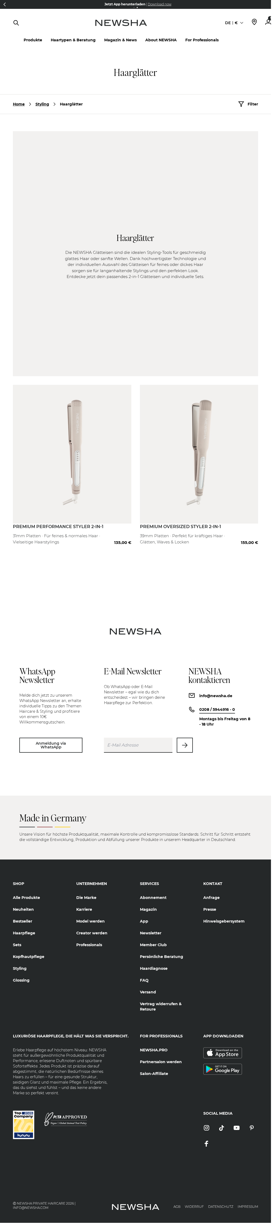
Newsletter (150, 933)
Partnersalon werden (161, 1061)
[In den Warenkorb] (121, 532)
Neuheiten (23, 909)
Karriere (84, 909)
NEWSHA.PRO (154, 1050)
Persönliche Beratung (161, 956)
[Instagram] (206, 1128)
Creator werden (91, 933)
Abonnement (153, 897)
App (144, 921)
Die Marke (86, 897)
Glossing (21, 980)
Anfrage (211, 897)
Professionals (89, 944)
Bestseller (22, 921)
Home (19, 104)
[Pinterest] (251, 1128)
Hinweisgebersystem (224, 921)
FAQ (144, 980)
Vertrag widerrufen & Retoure (161, 1006)
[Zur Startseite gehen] (121, 28)
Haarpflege (24, 933)
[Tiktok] (221, 1128)
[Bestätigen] (185, 745)
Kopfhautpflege (28, 956)
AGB (176, 1207)
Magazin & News (120, 40)
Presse (209, 909)
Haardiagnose (154, 968)
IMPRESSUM (248, 1207)
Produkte (33, 40)
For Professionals (202, 40)
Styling (42, 104)
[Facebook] (206, 1144)
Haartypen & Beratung (73, 40)
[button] (4, 4)
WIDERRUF (194, 1207)
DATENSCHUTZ (220, 1207)
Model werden (90, 921)
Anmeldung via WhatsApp (51, 745)
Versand (148, 992)
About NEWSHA (161, 40)
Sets (17, 944)
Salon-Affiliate (154, 1073)
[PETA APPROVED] (65, 1119)
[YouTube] (236, 1128)
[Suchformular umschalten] (16, 23)
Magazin (148, 909)
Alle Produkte (26, 897)
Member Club (153, 944)
